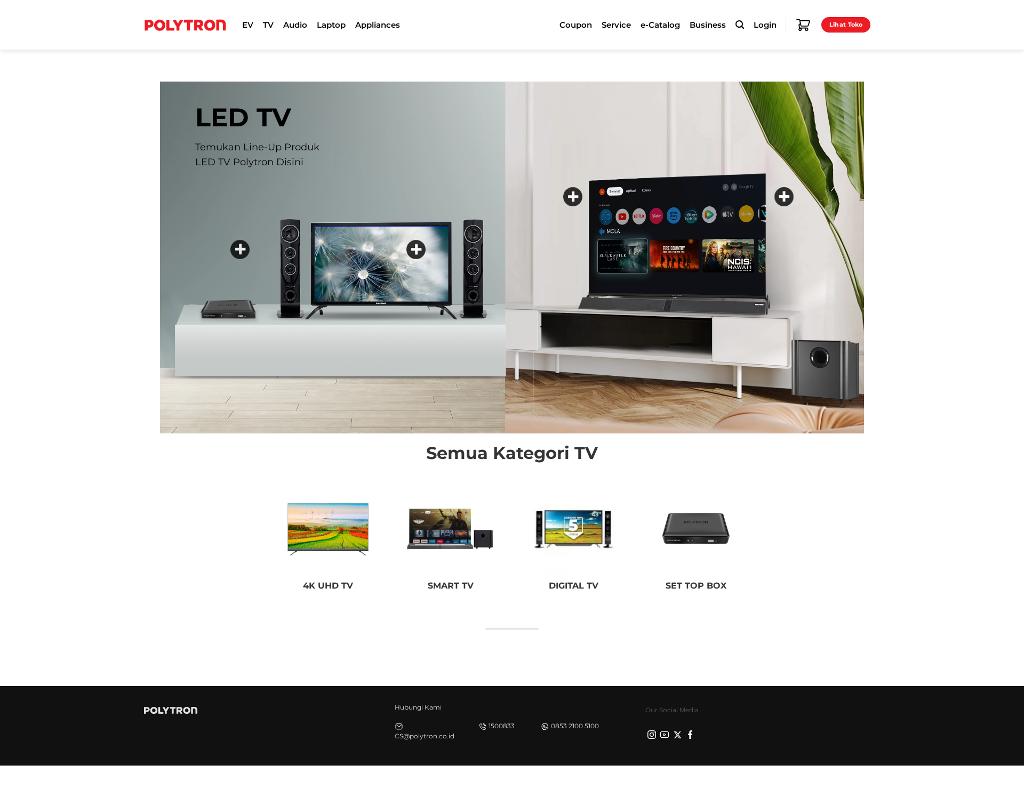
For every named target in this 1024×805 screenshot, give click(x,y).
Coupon (575, 25)
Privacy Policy (712, 783)
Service (616, 25)
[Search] (739, 25)
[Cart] (803, 25)
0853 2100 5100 (575, 726)
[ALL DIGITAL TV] (416, 249)
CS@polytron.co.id (424, 736)
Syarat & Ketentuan (779, 783)
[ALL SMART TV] (784, 196)
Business (708, 25)
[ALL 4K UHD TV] (572, 196)
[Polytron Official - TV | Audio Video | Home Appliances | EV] (185, 24)
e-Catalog (660, 25)
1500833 (502, 726)
